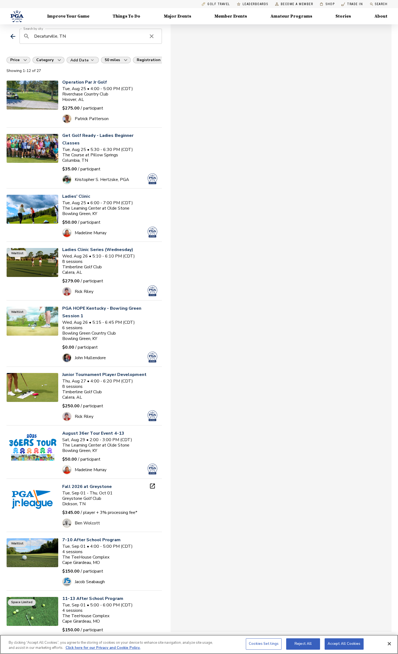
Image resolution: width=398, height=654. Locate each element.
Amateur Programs (291, 16)
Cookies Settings (264, 643)
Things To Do (126, 16)
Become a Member (297, 4)
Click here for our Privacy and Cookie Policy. (103, 648)
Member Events (230, 16)
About (380, 16)
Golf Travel (218, 4)
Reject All (303, 643)
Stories (343, 16)
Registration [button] (149, 59)
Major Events (177, 16)
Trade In (352, 4)
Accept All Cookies (344, 643)
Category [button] (45, 59)
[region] (199, 644)
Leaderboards (255, 4)
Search (381, 4)
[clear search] (151, 36)
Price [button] (14, 59)
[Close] (389, 644)
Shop (327, 4)
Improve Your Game (68, 16)
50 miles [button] (112, 59)
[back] (13, 36)
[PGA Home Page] (17, 16)
